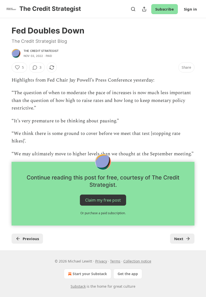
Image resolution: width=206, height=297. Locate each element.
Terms (115, 261)
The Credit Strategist (41, 51)
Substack (78, 286)
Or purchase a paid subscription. (103, 213)
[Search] (133, 9)
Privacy (101, 261)
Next (178, 238)
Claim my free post (103, 200)
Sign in (190, 9)
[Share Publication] (144, 9)
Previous (31, 238)
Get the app (128, 273)
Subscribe (164, 9)
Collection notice (137, 261)
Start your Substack (90, 273)
